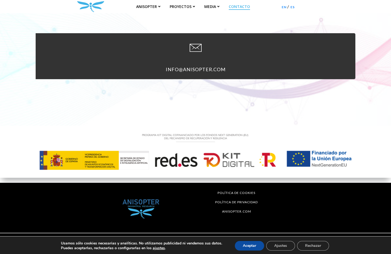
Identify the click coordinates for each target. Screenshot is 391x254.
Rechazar (313, 245)
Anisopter (146, 6)
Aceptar (249, 245)
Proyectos (181, 6)
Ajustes (280, 245)
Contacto (239, 6)
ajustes (159, 248)
